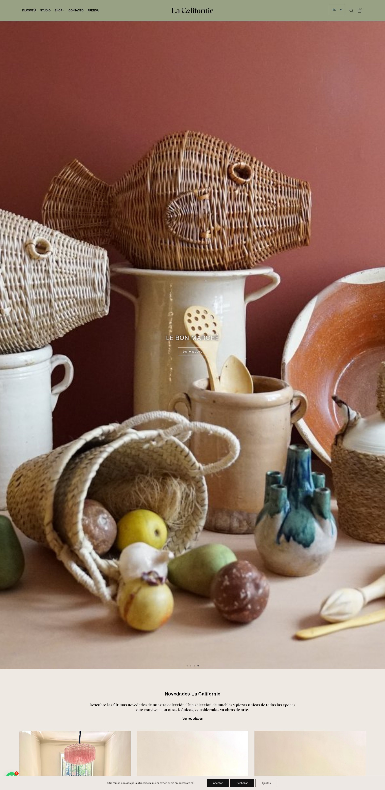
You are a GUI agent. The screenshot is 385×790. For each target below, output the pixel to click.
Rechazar (242, 783)
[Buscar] (351, 10)
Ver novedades (192, 718)
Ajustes (266, 783)
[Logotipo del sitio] (192, 10)
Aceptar (218, 783)
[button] (187, 665)
